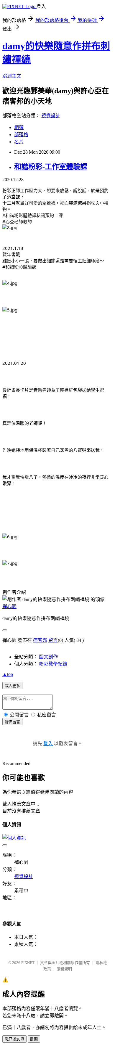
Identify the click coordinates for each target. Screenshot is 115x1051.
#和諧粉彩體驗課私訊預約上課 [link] (32, 215)
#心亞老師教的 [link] (17, 221)
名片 (19, 141)
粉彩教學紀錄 (53, 663)
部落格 (21, 134)
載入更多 (12, 686)
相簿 (19, 127)
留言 (53, 640)
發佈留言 (12, 722)
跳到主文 (11, 75)
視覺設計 (50, 115)
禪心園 (9, 606)
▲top (7, 674)
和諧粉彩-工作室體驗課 (50, 167)
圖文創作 (48, 656)
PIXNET (27, 962)
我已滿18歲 (14, 1039)
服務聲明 (64, 969)
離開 (34, 1039)
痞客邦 (40, 640)
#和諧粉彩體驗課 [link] (19, 267)
